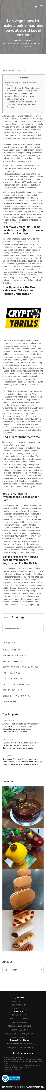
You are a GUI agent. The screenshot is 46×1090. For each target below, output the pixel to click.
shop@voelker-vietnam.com (18, 1072)
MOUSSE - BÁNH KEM (13, 661)
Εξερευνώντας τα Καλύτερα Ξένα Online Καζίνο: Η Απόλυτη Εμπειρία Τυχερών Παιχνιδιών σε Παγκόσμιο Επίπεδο (21, 745)
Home (15, 40)
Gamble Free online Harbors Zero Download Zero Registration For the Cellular (22, 104)
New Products (9, 701)
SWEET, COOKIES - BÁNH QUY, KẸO (20, 667)
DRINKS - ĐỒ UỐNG (12, 690)
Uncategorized (25, 40)
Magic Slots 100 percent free (19, 93)
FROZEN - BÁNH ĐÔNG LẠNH (17, 684)
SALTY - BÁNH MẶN (12, 678)
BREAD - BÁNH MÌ (11, 650)
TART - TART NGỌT (12, 673)
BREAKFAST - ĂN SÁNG (14, 655)
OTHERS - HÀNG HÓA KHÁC (16, 696)
